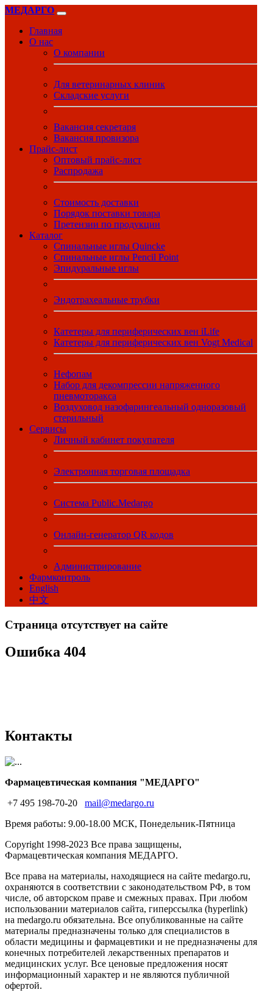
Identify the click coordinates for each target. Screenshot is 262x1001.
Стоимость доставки (96, 202)
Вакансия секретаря (95, 127)
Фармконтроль (59, 577)
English (43, 588)
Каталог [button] (46, 235)
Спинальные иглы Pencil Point (116, 257)
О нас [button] (41, 42)
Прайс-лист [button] (53, 149)
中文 (39, 600)
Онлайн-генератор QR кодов (114, 534)
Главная (45, 31)
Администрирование (97, 566)
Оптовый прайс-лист (97, 160)
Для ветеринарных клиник (109, 84)
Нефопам (73, 374)
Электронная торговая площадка (122, 471)
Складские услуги (91, 95)
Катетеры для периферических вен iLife (136, 331)
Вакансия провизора (96, 138)
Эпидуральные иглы (96, 268)
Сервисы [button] (47, 429)
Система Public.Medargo (103, 503)
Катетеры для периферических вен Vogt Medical (153, 342)
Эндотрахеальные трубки (107, 300)
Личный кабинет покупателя (114, 439)
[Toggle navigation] (61, 13)
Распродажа (78, 171)
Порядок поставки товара (107, 213)
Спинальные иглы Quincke (109, 246)
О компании (79, 52)
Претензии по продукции (107, 224)
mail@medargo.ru (119, 803)
